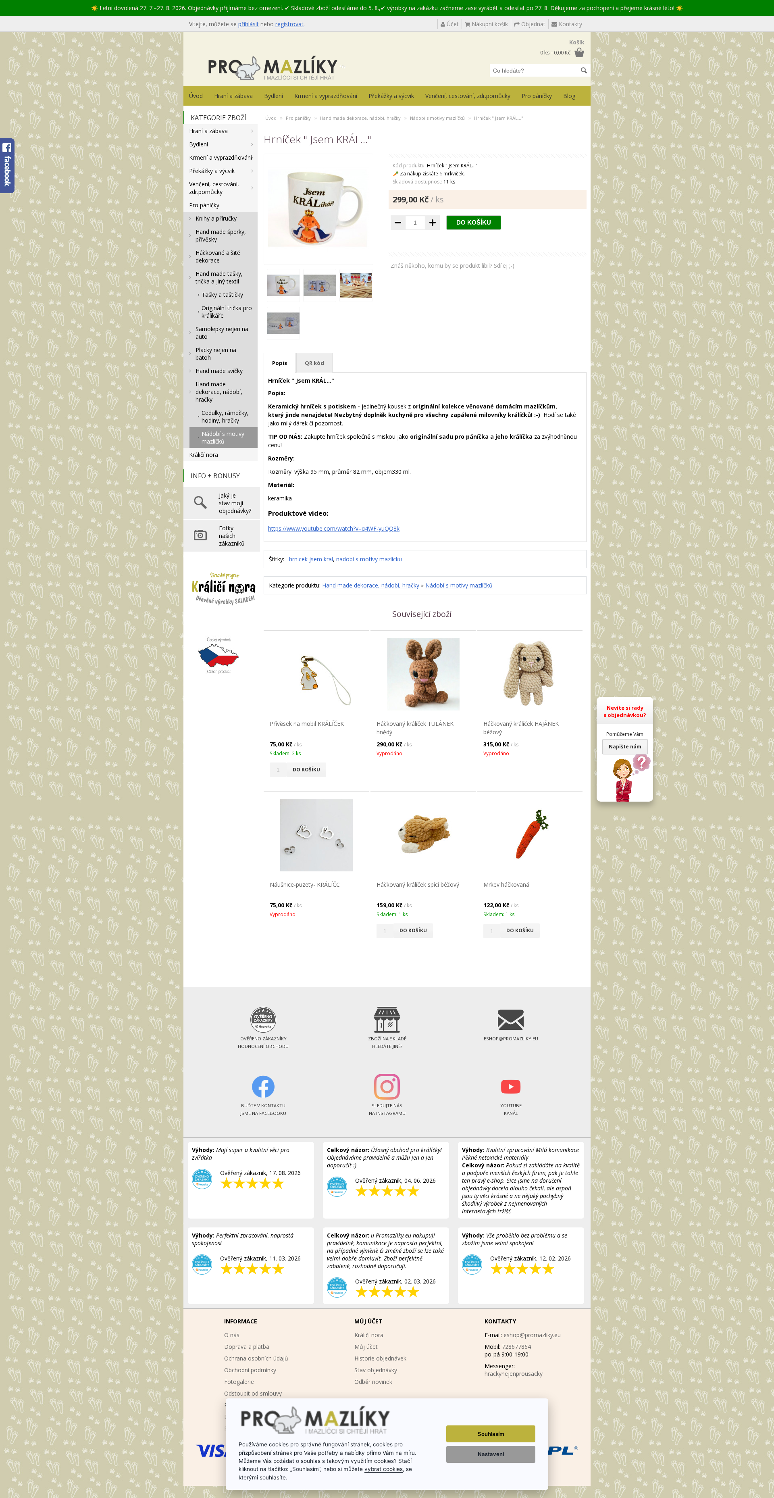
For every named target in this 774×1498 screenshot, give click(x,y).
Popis (279, 363)
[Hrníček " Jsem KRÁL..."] (318, 256)
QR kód (314, 363)
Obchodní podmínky (250, 1370)
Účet (452, 24)
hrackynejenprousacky (514, 1373)
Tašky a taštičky (222, 294)
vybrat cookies (383, 1469)
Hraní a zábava (233, 96)
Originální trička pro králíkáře (227, 311)
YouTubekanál (511, 1109)
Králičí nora (203, 454)
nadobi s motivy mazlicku (369, 559)
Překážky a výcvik (391, 96)
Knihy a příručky (216, 218)
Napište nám (625, 746)
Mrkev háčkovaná (506, 884)
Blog (569, 96)
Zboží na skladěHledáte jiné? (387, 1042)
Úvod (196, 96)
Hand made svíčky (219, 371)
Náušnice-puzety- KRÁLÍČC (305, 884)
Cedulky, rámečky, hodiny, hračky (225, 416)
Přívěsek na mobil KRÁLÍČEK (307, 723)
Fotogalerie (239, 1381)
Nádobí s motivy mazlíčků (223, 437)
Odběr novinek (373, 1381)
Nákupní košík (489, 24)
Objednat (532, 24)
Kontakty (569, 24)
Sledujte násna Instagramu (387, 1109)
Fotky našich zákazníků (232, 535)
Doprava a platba (246, 1346)
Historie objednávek (380, 1358)
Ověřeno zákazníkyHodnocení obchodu (263, 1042)
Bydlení (273, 96)
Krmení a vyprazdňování (325, 96)
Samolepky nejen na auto (222, 332)
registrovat (289, 24)
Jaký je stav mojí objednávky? (235, 503)
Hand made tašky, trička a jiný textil (219, 277)
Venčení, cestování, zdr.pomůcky (467, 96)
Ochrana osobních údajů (256, 1358)
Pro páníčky (537, 96)
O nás (231, 1335)
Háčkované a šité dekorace (218, 256)
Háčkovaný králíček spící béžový (418, 884)
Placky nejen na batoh (216, 353)
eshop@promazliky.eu (532, 1335)
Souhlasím (491, 1434)
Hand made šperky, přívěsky (221, 235)
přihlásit (248, 24)
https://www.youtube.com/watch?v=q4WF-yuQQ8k (333, 528)
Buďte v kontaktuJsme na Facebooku (263, 1109)
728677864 (516, 1346)
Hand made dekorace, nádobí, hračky (219, 391)
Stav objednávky (375, 1370)
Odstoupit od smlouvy (253, 1393)
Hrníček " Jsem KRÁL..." (498, 118)
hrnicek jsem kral (311, 559)
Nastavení (491, 1454)
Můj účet (366, 1346)
